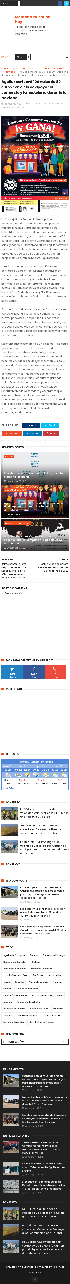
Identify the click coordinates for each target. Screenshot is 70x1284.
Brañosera (38, 975)
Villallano (58, 1008)
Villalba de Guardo (42, 995)
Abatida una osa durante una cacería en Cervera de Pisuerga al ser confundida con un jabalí (42, 829)
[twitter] (66, 3)
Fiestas (7, 988)
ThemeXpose (26, 1266)
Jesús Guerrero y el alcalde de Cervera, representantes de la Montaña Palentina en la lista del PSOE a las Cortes (41, 1148)
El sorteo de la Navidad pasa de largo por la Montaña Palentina (33, 475)
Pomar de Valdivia (38, 982)
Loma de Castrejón (14, 1022)
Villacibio (8, 1015)
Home (4, 57)
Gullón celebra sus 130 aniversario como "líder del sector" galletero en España (43, 1167)
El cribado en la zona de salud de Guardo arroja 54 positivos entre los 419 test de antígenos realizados (43, 1185)
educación (55, 975)
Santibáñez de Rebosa (41, 1022)
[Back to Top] (35, 1279)
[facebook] (60, 3)
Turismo (57, 982)
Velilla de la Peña (39, 1008)
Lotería (9, 456)
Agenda (7, 1002)
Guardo (34, 955)
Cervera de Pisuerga (54, 955)
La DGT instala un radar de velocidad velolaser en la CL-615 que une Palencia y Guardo (44, 813)
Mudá (60, 995)
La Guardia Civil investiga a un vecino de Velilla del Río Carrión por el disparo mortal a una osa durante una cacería (44, 847)
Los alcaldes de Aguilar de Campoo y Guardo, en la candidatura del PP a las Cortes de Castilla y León (43, 930)
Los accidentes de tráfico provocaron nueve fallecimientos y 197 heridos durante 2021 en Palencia (42, 912)
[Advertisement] (31, 719)
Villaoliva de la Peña (14, 1008)
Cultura (36, 961)
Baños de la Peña (27, 1015)
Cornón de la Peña (52, 1015)
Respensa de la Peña (28, 1002)
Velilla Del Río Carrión (14, 968)
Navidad (10, 71)
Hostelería (59, 68)
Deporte (19, 982)
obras (6, 982)
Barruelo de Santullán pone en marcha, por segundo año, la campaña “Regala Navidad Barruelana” (33, 540)
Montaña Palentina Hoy (32, 19)
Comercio (44, 68)
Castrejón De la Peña (15, 995)
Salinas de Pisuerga (27, 988)
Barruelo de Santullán (17, 523)
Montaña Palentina (41, 968)
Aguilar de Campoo (23, 68)
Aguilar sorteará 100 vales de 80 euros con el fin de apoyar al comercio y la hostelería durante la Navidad (34, 506)
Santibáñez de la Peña (15, 975)
